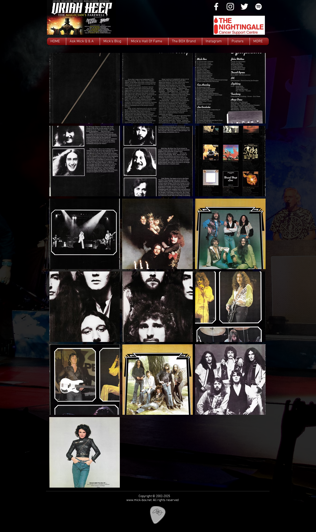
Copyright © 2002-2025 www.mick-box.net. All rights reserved (152, 498)
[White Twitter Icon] (244, 7)
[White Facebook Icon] (216, 7)
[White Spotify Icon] (258, 7)
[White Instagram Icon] (230, 7)
